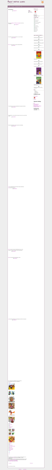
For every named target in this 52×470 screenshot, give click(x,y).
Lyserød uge (10, 463)
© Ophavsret (12, 6)
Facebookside (14, 459)
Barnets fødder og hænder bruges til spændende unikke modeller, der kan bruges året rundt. (38, 37)
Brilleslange (31, 463)
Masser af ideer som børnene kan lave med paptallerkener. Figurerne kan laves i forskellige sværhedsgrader (38, 87)
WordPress (20, 469)
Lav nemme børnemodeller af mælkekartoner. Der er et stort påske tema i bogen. (39, 66)
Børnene (9, 44)
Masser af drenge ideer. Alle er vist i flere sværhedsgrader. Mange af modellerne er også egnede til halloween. (38, 84)
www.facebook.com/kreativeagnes (13, 460)
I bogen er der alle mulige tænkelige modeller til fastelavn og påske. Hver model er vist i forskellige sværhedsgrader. (38, 75)
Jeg (8, 186)
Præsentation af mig (17, 6)
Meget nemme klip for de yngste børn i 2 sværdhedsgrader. (37, 59)
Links (21, 6)
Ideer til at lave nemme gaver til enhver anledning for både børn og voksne (39, 47)
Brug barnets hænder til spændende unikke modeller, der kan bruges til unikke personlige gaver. (39, 50)
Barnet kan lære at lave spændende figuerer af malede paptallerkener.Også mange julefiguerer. (38, 61)
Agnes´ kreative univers (16, 1)
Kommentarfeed (36, 92)
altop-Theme (24, 469)
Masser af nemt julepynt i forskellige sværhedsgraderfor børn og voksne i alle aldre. (38, 45)
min (9, 459)
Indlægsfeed (36, 91)
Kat (34, 103)
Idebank (9, 6)
